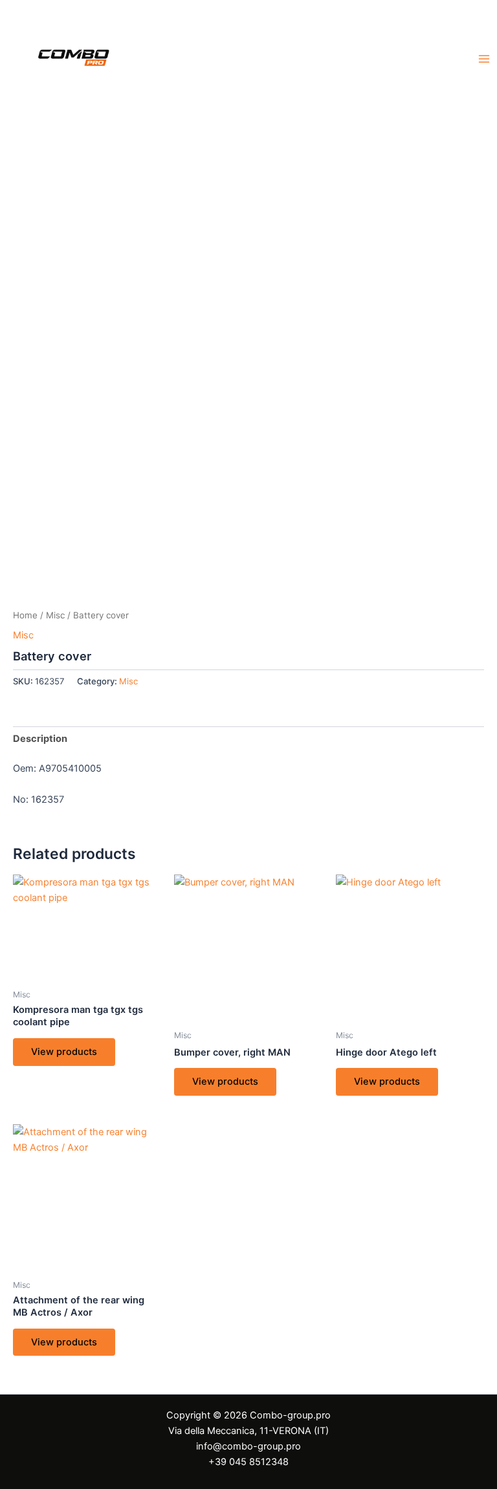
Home (25, 615)
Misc (55, 615)
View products (64, 1052)
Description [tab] (40, 738)
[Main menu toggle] (484, 59)
